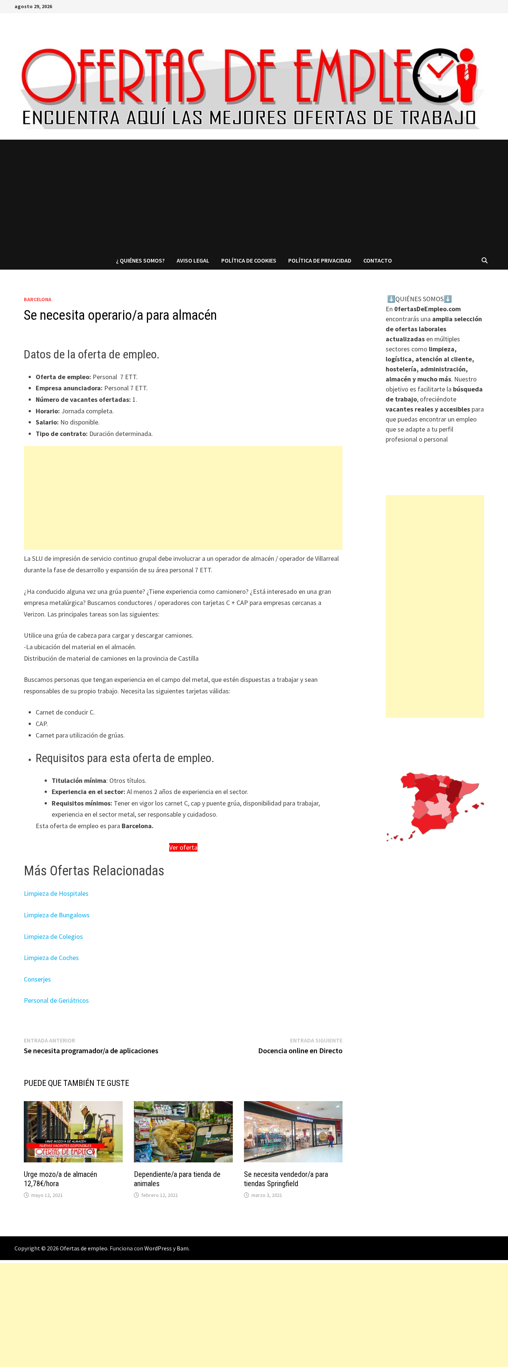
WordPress (158, 1248)
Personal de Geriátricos (56, 1000)
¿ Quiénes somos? (140, 260)
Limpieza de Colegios (53, 936)
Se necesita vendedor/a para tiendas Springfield (286, 1179)
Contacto (377, 260)
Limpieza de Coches (51, 957)
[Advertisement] (254, 195)
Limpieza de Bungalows (57, 915)
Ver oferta (183, 847)
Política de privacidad (319, 260)
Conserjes (37, 979)
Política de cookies (248, 260)
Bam (183, 1248)
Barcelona (37, 299)
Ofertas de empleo (83, 1248)
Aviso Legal (193, 260)
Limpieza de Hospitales (56, 893)
